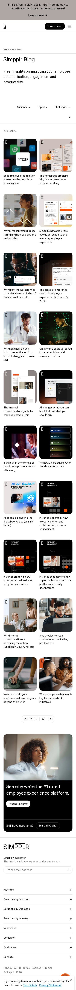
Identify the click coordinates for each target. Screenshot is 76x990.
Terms (26, 968)
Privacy (8, 968)
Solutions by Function (16, 899)
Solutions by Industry (16, 918)
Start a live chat (48, 825)
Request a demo (18, 803)
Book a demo (54, 26)
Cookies (36, 968)
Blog (19, 50)
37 (43, 719)
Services (9, 956)
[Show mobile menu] (69, 26)
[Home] (5, 26)
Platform (9, 889)
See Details (30, 985)
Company (9, 937)
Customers (10, 947)
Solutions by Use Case (17, 908)
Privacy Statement (50, 985)
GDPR (17, 968)
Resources (9, 50)
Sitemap (47, 968)
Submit (69, 870)
